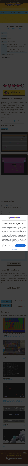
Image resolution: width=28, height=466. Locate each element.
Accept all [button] (20, 245)
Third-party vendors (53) (13, 234)
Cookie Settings (14, 241)
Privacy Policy (20, 241)
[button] (14, 249)
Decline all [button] (7, 245)
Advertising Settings (10, 240)
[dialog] (14, 233)
